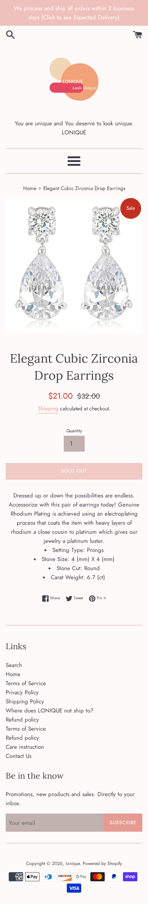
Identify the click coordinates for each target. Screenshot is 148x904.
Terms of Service (26, 683)
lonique (73, 863)
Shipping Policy (25, 701)
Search (14, 665)
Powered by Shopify (102, 863)
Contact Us (18, 756)
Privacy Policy (22, 692)
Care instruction (25, 747)
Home (13, 674)
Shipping (48, 408)
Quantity (74, 430)
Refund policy (22, 719)
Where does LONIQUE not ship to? (49, 710)
